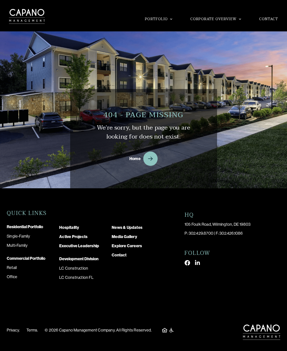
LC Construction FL (76, 277)
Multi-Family (17, 245)
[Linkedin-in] (197, 263)
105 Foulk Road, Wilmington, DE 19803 (217, 224)
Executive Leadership (79, 245)
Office (12, 277)
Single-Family (18, 236)
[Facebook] (187, 263)
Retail (12, 267)
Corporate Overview (213, 19)
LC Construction (73, 268)
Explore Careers (127, 245)
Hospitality (69, 227)
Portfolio (156, 19)
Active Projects (73, 236)
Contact (268, 19)
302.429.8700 (201, 233)
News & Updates (127, 227)
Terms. (32, 330)
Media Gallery (124, 236)
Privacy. (13, 330)
